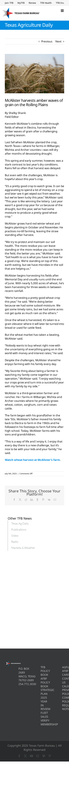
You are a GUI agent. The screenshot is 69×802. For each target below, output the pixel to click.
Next (58, 41)
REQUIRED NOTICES (63, 707)
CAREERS (63, 675)
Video (14, 535)
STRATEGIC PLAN (42, 692)
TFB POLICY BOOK (42, 671)
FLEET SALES (42, 714)
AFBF (63, 671)
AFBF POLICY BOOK (42, 682)
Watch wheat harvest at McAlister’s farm (32, 460)
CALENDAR (63, 686)
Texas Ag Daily (20, 523)
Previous (46, 41)
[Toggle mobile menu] (62, 10)
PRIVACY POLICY (63, 692)
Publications (18, 529)
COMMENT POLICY (63, 699)
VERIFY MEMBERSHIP (42, 722)
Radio (14, 541)
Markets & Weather (23, 547)
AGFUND (63, 667)
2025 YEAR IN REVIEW (42, 703)
